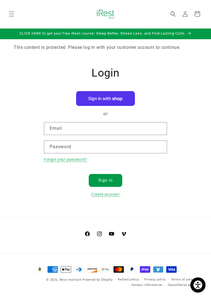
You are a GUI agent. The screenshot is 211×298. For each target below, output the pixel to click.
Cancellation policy (182, 285)
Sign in (105, 180)
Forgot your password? (65, 159)
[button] (11, 14)
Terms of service (184, 279)
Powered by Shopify (97, 280)
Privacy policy (155, 279)
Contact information (146, 285)
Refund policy (128, 279)
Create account (105, 194)
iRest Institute (70, 280)
